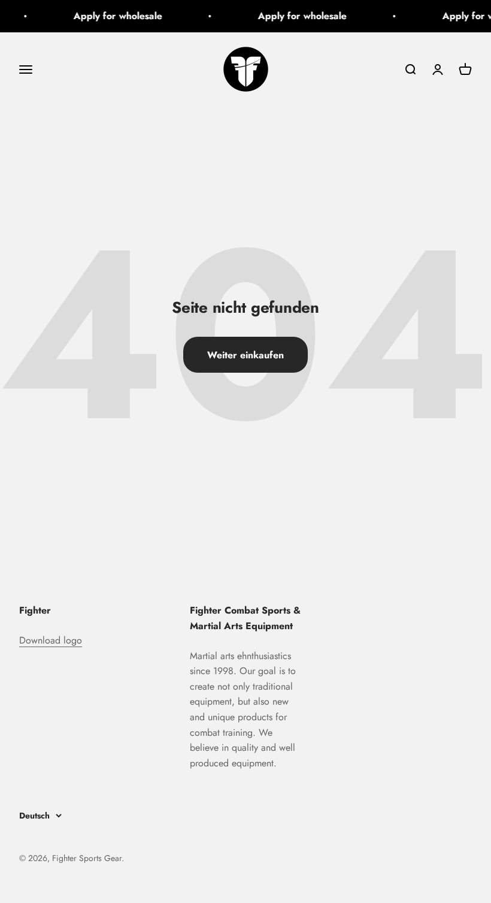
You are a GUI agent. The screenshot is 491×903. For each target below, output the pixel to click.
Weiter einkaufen (245, 355)
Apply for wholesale (115, 16)
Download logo (50, 640)
